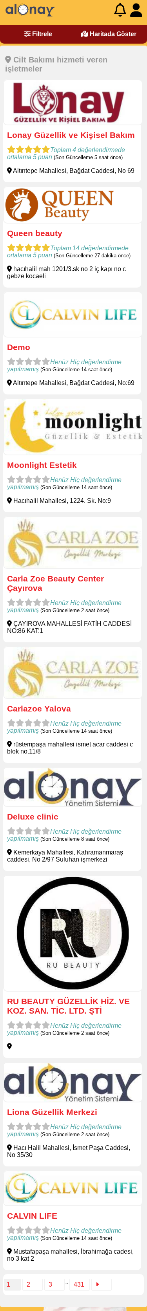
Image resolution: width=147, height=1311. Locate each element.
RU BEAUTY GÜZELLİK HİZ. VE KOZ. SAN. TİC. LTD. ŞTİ (68, 1006)
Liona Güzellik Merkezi (52, 1112)
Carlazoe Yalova (39, 708)
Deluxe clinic (32, 816)
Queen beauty (34, 233)
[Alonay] (30, 14)
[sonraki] (101, 1285)
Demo (18, 347)
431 (79, 1284)
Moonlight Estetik (42, 464)
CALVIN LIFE (32, 1215)
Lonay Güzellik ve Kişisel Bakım (71, 134)
